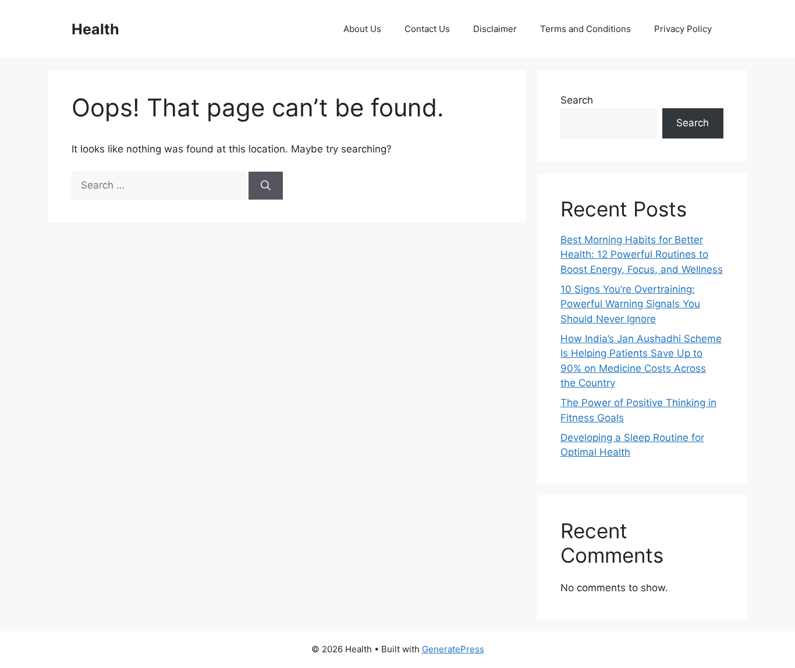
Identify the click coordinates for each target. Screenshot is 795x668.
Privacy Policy (683, 28)
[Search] (266, 186)
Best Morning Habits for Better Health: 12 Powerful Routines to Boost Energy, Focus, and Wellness (641, 254)
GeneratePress (453, 649)
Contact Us (427, 28)
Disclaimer (495, 28)
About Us (362, 28)
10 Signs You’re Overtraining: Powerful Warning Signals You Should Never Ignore (630, 304)
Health (95, 29)
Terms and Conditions (585, 28)
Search (576, 100)
